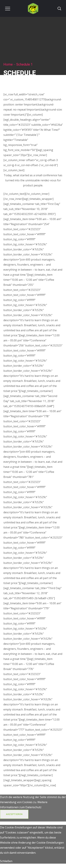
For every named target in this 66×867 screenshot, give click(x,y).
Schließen (6, 861)
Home (8, 64)
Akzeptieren (14, 814)
